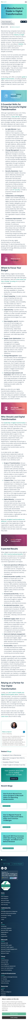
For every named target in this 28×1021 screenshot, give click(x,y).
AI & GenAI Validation (6, 928)
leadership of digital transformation (14, 423)
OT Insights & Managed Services (9, 977)
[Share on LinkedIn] (26, 22)
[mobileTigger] (26, 2)
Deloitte (20, 44)
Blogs (2, 990)
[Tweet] (21, 22)
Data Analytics (4, 896)
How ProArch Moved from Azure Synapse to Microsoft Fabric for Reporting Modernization (13, 796)
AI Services (3, 926)
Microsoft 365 (4, 943)
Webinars (3, 996)
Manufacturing (5, 983)
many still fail (15, 116)
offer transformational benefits (13, 554)
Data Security (4, 904)
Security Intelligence (6, 992)
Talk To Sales (6, 864)
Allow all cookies (14, 1013)
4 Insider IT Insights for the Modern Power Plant (14, 764)
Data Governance (5, 902)
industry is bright (19, 34)
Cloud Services (4, 960)
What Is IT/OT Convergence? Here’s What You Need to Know (14, 758)
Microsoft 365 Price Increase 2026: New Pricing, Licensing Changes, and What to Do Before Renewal (13, 839)
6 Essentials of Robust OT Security (11, 762)
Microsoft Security (5, 951)
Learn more (5, 1010)
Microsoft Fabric (6, 806)
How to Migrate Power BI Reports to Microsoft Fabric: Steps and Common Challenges (13, 817)
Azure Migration (5, 964)
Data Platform (4, 898)
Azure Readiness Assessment (8, 966)
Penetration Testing (6, 915)
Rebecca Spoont (7, 732)
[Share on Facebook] (24, 22)
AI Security (3, 917)
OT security (16, 190)
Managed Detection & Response (9, 911)
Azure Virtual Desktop (6, 970)
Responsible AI (4, 932)
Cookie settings (14, 1017)
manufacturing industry (8, 23)
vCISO (2, 919)
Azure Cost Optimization (7, 968)
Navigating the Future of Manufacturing (12, 755)
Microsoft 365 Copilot (6, 930)
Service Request (17, 864)
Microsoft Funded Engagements (9, 949)
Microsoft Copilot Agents (7, 947)
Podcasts (3, 994)
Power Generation (6, 21)
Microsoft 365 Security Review (8, 913)
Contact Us (14, 778)
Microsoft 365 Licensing (8, 848)
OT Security (4, 979)
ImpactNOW (4, 936)
